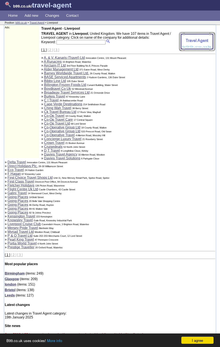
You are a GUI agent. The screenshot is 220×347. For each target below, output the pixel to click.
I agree (197, 340)
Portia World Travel (22, 243)
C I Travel (51, 100)
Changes (52, 16)
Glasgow (12, 279)
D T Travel (52, 150)
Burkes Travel (54, 96)
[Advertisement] (22, 93)
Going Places (18, 197)
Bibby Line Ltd (55, 81)
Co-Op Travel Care (58, 119)
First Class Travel (21, 181)
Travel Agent (37, 22)
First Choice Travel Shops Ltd (30, 177)
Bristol (10, 290)
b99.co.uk (21, 22)
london (10, 284)
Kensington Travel (21, 216)
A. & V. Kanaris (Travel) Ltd (64, 58)
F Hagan (14, 174)
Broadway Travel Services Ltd (67, 92)
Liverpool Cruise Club (24, 224)
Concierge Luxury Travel (62, 139)
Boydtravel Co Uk (57, 88)
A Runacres (53, 61)
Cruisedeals (53, 146)
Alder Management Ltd (61, 69)
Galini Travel (17, 193)
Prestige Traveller (21, 247)
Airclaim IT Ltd (55, 65)
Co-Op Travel (54, 116)
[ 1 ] (44, 50)
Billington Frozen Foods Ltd (65, 85)
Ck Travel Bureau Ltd (60, 112)
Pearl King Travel (21, 239)
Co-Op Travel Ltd (57, 123)
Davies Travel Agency (60, 154)
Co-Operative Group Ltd (62, 127)
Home (13, 16)
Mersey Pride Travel (23, 228)
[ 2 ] (50, 50)
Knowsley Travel (20, 220)
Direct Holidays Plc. (23, 166)
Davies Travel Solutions (62, 158)
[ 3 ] (56, 50)
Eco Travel (16, 170)
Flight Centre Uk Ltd (23, 189)
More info (54, 340)
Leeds (10, 295)
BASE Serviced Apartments (65, 77)
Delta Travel (17, 162)
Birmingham (15, 273)
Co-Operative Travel (59, 135)
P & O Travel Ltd (20, 235)
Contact (72, 16)
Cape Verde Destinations (63, 104)
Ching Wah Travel (57, 108)
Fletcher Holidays (21, 185)
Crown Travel (54, 143)
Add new (31, 16)
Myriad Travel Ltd (21, 232)
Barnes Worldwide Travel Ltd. (66, 73)
